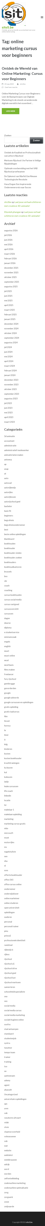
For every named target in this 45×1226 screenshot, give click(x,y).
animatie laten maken (13, 455)
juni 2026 (8, 240)
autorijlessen (10, 497)
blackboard (9, 539)
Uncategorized (11, 1094)
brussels (8, 571)
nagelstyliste (10, 851)
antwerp (8, 459)
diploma (7, 627)
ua (5, 1071)
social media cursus (12, 1010)
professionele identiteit (14, 940)
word (6, 1169)
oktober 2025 (10, 277)
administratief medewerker (16, 450)
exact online (9, 655)
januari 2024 (9, 375)
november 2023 (11, 384)
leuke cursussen (11, 786)
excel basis (9, 665)
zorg (6, 1192)
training (7, 1061)
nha (5, 861)
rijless (6, 954)
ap (5, 464)
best (6, 529)
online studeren (11, 903)
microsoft (8, 833)
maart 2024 (9, 366)
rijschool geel (10, 973)
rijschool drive (10, 968)
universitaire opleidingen (15, 1099)
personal (8, 921)
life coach (8, 791)
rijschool (8, 959)
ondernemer (9, 889)
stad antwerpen (11, 1029)
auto (6, 478)
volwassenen (10, 1136)
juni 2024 (8, 352)
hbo (6, 716)
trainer (7, 1057)
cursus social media (12, 599)
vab (5, 1113)
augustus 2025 (11, 286)
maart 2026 (9, 254)
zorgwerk (8, 1197)
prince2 (7, 935)
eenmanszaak (10, 637)
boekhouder (9, 548)
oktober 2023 (10, 389)
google (7, 693)
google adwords (11, 697)
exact (6, 651)
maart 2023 (9, 422)
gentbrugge (9, 683)
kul (5, 772)
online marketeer (11, 898)
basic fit (7, 511)
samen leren (9, 987)
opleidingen (9, 912)
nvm (6, 870)
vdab (6, 1122)
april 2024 (8, 361)
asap (6, 469)
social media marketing (14, 1015)
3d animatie (9, 436)
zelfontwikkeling (11, 1178)
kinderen (8, 749)
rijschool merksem (12, 982)
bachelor (8, 506)
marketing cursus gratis (14, 823)
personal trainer (11, 926)
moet (6, 837)
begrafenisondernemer (14, 525)
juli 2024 (8, 347)
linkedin (7, 795)
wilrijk (7, 1164)
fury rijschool (10, 679)
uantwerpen (9, 1075)
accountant (9, 441)
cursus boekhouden (13, 595)
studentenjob (10, 1038)
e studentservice (11, 632)
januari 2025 (9, 319)
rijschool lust (10, 977)
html (6, 735)
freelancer (9, 674)
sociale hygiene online (14, 1019)
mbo (6, 828)
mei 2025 (8, 300)
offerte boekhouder (13, 875)
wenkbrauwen (10, 1159)
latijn (6, 781)
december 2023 (11, 380)
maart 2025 (9, 310)
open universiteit (11, 907)
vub (5, 1141)
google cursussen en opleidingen (18, 702)
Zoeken (7, 135)
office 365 (8, 879)
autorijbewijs (10, 487)
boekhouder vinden (12, 553)
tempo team (9, 1052)
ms (5, 847)
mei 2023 (8, 412)
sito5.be (7, 27)
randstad (8, 945)
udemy (7, 1080)
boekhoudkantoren (12, 567)
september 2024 (11, 338)
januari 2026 (9, 263)
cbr (5, 581)
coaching (8, 590)
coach (6, 585)
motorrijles (9, 842)
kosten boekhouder (13, 758)
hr (5, 730)
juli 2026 (8, 235)
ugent (6, 1085)
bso (5, 576)
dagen (7, 618)
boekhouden (9, 543)
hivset (7, 721)
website (7, 1150)
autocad (8, 483)
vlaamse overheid (12, 1131)
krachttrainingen (11, 763)
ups (5, 1103)
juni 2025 (8, 296)
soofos (7, 1024)
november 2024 (11, 328)
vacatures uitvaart (12, 1117)
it (5, 739)
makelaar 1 (9, 809)
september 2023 (11, 394)
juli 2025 (8, 291)
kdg (6, 744)
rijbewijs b (8, 949)
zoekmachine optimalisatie (16, 1188)
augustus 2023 (11, 398)
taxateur (8, 1047)
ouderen (8, 917)
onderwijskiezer (11, 893)
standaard (9, 1033)
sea (5, 996)
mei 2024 (8, 356)
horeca (7, 725)
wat (6, 1145)
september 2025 (11, 282)
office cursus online (12, 884)
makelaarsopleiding (13, 814)
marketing (8, 819)
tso (5, 1066)
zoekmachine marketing (15, 1183)
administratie (10, 445)
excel (6, 660)
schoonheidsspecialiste (14, 991)
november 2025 (11, 272)
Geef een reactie (11, 87)
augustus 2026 (11, 230)
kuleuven (8, 777)
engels (7, 641)
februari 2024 (10, 370)
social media (9, 1005)
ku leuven (8, 767)
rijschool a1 (9, 963)
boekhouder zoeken (13, 557)
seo (5, 1001)
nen (5, 856)
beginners (8, 515)
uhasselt (8, 1089)
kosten (7, 753)
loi (5, 805)
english (7, 646)
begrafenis (9, 520)
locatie (7, 800)
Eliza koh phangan (12, 212)
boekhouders (10, 562)
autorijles (8, 492)
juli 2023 (8, 403)
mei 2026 (8, 244)
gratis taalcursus (11, 711)
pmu (6, 931)
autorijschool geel (12, 501)
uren (6, 1108)
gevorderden (10, 688)
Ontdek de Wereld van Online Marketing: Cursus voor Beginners (22, 73)
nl (5, 865)
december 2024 (11, 324)
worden (7, 1173)
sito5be (23, 84)
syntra (7, 1043)
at (5, 473)
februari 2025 (10, 314)
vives (6, 1127)
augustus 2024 (11, 342)
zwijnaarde (9, 1206)
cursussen (8, 613)
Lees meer (10, 111)
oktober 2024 (10, 333)
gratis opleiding (11, 707)
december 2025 (11, 268)
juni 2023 (8, 408)
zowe (6, 1202)
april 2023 (8, 417)
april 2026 (8, 249)
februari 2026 (10, 258)
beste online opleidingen (15, 534)
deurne (7, 623)
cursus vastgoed (11, 604)
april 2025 (8, 305)
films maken (9, 669)
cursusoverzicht (11, 609)
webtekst (8, 1155)
